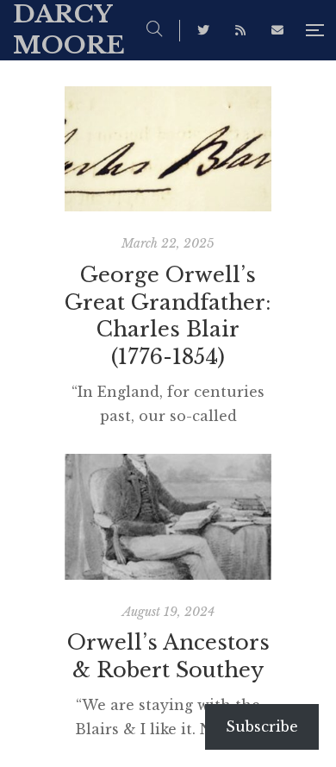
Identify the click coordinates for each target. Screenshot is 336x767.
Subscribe (262, 726)
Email (277, 30)
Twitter (203, 30)
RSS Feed (240, 30)
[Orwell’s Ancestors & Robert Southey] (168, 516)
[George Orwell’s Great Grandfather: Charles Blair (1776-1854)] (168, 148)
